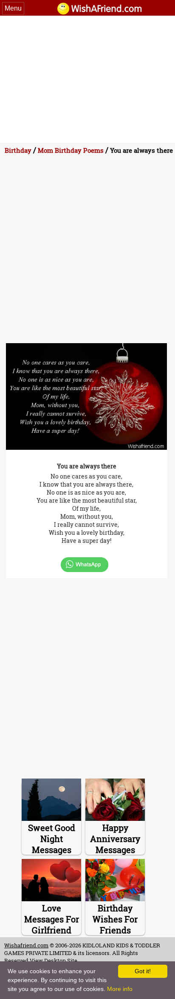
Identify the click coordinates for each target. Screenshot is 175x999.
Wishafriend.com (26, 945)
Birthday (18, 150)
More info (120, 988)
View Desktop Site (53, 960)
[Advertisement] (87, 79)
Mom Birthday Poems (71, 150)
